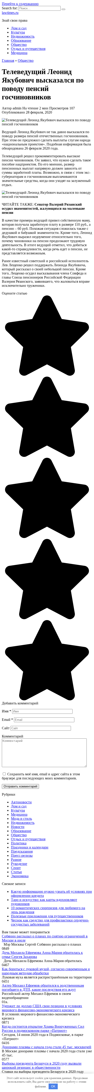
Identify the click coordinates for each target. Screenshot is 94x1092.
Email (7, 720)
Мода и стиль (21, 818)
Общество (19, 45)
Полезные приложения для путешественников (47, 916)
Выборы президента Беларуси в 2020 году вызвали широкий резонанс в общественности (41, 1065)
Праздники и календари (29, 847)
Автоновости (21, 802)
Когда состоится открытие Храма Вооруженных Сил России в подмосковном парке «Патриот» (43, 1028)
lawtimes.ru (10, 13)
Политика (18, 843)
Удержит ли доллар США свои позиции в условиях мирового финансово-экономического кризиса (42, 1008)
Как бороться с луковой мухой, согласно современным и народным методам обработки (46, 971)
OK (53, 1086)
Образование (21, 40)
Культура (18, 32)
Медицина (19, 53)
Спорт (16, 868)
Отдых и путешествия (28, 49)
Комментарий (12, 736)
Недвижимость (22, 36)
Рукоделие (19, 864)
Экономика (20, 876)
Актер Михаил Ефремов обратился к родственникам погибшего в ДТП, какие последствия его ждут (43, 987)
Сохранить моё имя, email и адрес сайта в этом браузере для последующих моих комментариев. (41, 776)
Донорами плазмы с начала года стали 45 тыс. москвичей (46, 1047)
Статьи (16, 872)
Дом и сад (18, 28)
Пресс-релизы (22, 855)
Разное (16, 860)
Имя (6, 711)
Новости (17, 827)
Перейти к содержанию (20, 4)
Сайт (6, 728)
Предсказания (22, 851)
